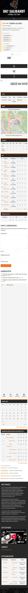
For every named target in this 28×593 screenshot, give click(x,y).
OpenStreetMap (22, 133)
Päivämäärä (5, 559)
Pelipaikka (13, 158)
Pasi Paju (6, 178)
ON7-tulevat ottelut (6, 549)
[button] (15, 123)
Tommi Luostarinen (5, 475)
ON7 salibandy (14, 11)
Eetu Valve (8, 456)
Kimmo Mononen (5, 478)
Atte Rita (6, 191)
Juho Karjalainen (4, 470)
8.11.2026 (5, 581)
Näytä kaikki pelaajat (22, 463)
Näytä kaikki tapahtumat (21, 427)
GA (25, 217)
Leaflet (16, 133)
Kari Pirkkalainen (12, 449)
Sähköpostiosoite (5, 255)
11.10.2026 (4, 572)
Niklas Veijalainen (10, 437)
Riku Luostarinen (12, 453)
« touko (3, 424)
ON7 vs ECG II (10, 285)
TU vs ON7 (14, 577)
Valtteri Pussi (12, 440)
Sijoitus (3, 434)
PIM (22, 158)
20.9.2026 (5, 562)
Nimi (2, 251)
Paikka (22, 559)
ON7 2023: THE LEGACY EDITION (10, 277)
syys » (25, 424)
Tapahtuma (13, 559)
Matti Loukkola (12, 459)
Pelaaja (5, 158)
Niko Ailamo (6, 204)
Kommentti (4, 233)
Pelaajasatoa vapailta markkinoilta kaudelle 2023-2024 (14, 279)
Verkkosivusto (4, 261)
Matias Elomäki (4, 473)
